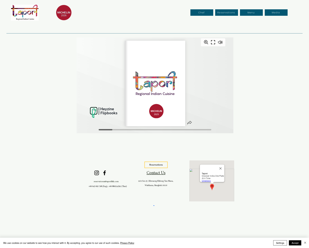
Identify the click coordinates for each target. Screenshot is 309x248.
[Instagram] (97, 173)
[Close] (305, 242)
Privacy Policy (127, 242)
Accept (295, 242)
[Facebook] (104, 173)
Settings (280, 242)
